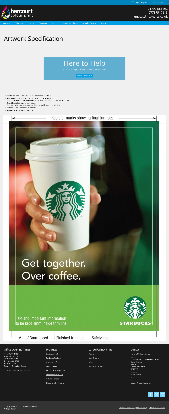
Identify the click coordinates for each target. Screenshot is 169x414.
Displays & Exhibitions (55, 383)
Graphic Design (89, 23)
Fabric (91, 362)
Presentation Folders (54, 374)
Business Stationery (54, 358)
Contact (103, 23)
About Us (54, 23)
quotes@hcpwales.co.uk (141, 383)
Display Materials (96, 366)
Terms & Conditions (127, 407)
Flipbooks (43, 23)
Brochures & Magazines (56, 370)
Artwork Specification (70, 23)
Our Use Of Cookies (157, 407)
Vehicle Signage (52, 379)
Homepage (6, 23)
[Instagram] (162, 394)
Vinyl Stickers (51, 366)
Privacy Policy (141, 407)
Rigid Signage (94, 358)
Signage (31, 23)
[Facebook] (150, 394)
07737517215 (136, 377)
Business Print (52, 354)
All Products (19, 23)
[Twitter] (156, 394)
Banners (92, 354)
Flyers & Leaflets (53, 362)
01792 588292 (136, 374)
